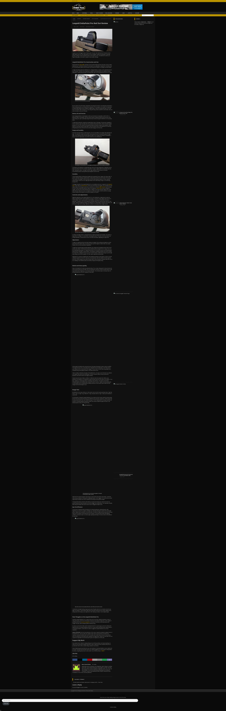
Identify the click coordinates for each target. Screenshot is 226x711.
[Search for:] (148, 15)
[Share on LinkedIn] (84, 660)
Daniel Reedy (82, 26)
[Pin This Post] (89, 660)
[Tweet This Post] (79, 660)
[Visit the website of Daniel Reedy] (72, 674)
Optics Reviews (88, 26)
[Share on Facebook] (74, 660)
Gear (123, 13)
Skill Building (108, 13)
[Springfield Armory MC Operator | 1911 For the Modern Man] (116, 475)
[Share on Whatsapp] (104, 660)
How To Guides (99, 13)
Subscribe (6, 703)
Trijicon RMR (81, 64)
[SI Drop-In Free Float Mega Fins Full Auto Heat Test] (116, 156)
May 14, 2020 (76, 26)
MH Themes (91, 690)
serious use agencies (85, 622)
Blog (73, 13)
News (78, 13)
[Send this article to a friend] (94, 660)
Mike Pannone (102, 186)
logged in (78, 687)
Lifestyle (130, 13)
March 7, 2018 (122, 476)
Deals (91, 13)
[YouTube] (152, 1)
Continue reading (113, 707)
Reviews (117, 13)
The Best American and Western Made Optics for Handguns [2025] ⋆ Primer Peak (87, 682)
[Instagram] (149, 1)
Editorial (84, 13)
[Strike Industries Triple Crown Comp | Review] (116, 246)
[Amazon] (154, 1)
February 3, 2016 (122, 205)
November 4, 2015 (123, 114)
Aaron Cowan (99, 188)
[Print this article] (99, 660)
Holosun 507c (84, 185)
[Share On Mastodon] (109, 660)
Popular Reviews (119, 18)
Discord (137, 13)
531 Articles (94, 664)
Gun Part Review (86, 18)
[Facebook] (147, 1)
